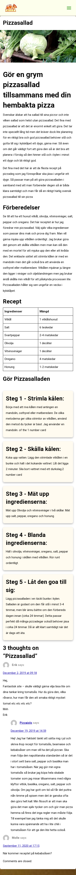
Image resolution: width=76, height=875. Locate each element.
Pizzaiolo (26, 723)
